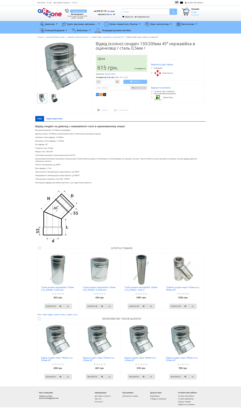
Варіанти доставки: (162, 64)
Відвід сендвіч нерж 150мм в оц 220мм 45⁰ (98, 359)
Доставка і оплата (102, 396)
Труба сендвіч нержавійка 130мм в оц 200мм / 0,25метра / (99, 288)
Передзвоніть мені (78, 11)
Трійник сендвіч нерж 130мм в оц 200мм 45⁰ (182, 288)
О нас (49, 2)
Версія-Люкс (110, 74)
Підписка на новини (186, 404)
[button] (103, 13)
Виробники (155, 396)
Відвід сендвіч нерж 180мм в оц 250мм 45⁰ (181, 359)
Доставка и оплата (62, 2)
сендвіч (69, 314)
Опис (39, 118)
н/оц (75, 314)
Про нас (98, 399)
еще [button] (114, 13)
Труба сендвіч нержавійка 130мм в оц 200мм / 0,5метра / (57, 288)
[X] (104, 94)
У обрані (104, 110)
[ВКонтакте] (97, 94)
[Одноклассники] (101, 94)
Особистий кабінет (186, 396)
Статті (74, 2)
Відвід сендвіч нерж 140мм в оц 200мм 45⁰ (57, 359)
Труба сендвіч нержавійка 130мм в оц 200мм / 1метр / (140, 288)
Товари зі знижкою (158, 399)
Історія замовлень (186, 399)
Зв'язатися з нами (130, 396)
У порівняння (123, 110)
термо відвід (47, 314)
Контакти (41, 2)
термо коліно (59, 314)
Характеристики (54, 118)
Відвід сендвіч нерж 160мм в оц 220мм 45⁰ (140, 359)
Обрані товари (184, 401)
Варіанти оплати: (161, 87)
